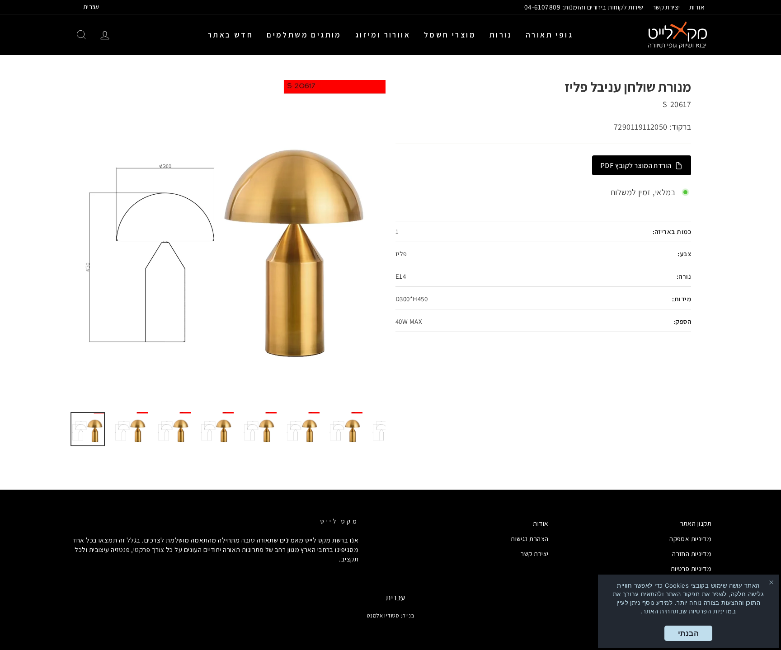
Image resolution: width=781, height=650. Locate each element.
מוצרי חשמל (450, 35)
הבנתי (688, 633)
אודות (697, 6)
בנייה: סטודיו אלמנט (390, 615)
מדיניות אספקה (690, 538)
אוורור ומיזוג (382, 35)
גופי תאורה (549, 35)
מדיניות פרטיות (691, 568)
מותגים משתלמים (304, 35)
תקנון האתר (696, 523)
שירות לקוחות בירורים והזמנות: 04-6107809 (584, 6)
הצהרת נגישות (529, 538)
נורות (500, 35)
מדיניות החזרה (691, 553)
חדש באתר (230, 35)
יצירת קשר (666, 6)
